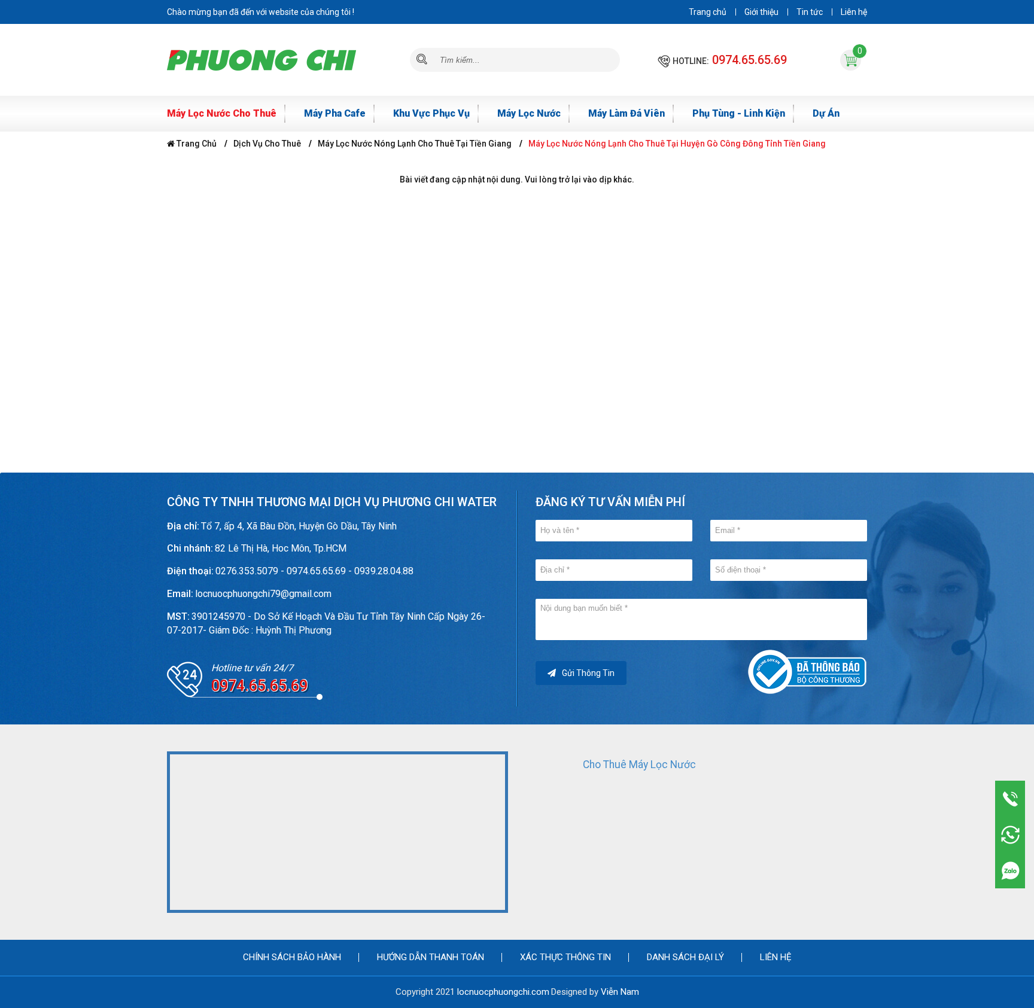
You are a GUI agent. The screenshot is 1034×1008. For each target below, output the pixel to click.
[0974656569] (1010, 870)
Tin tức (809, 12)
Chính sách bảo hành (292, 957)
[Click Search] (422, 60)
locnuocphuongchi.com (503, 991)
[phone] (1010, 799)
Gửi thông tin (588, 673)
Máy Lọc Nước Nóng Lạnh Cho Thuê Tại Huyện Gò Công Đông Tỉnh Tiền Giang (677, 143)
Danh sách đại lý (685, 957)
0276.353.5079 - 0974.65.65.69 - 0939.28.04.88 (314, 571)
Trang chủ (707, 12)
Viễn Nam (620, 991)
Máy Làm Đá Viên (626, 113)
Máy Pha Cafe (335, 113)
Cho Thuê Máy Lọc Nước (639, 765)
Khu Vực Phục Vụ (431, 113)
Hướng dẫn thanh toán (430, 957)
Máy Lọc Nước (529, 113)
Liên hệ (854, 12)
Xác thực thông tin (565, 957)
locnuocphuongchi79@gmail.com (263, 593)
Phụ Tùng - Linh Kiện (738, 113)
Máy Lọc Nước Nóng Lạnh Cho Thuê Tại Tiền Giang (415, 143)
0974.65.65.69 (749, 60)
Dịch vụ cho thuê (267, 143)
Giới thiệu (761, 12)
